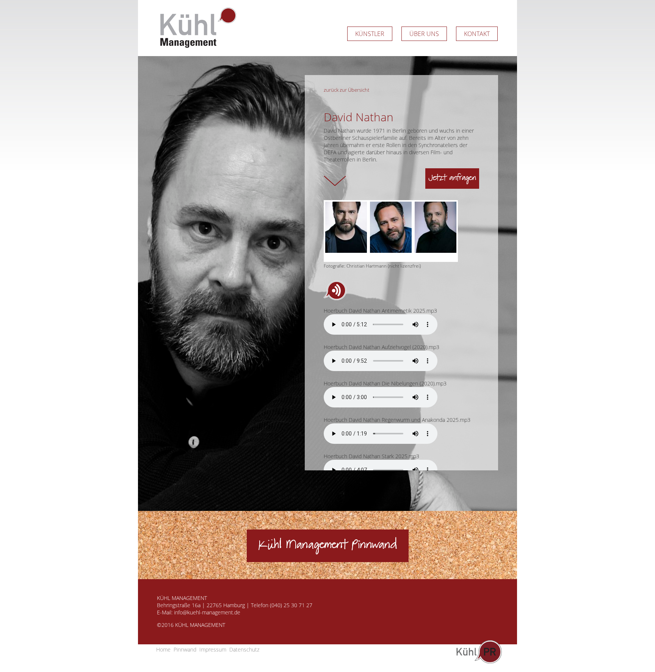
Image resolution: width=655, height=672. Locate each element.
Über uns (424, 34)
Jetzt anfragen (452, 178)
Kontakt (477, 34)
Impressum (212, 649)
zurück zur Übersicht (346, 89)
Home (163, 649)
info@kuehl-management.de (207, 612)
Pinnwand (185, 649)
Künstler (369, 34)
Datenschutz (244, 649)
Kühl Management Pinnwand (327, 545)
